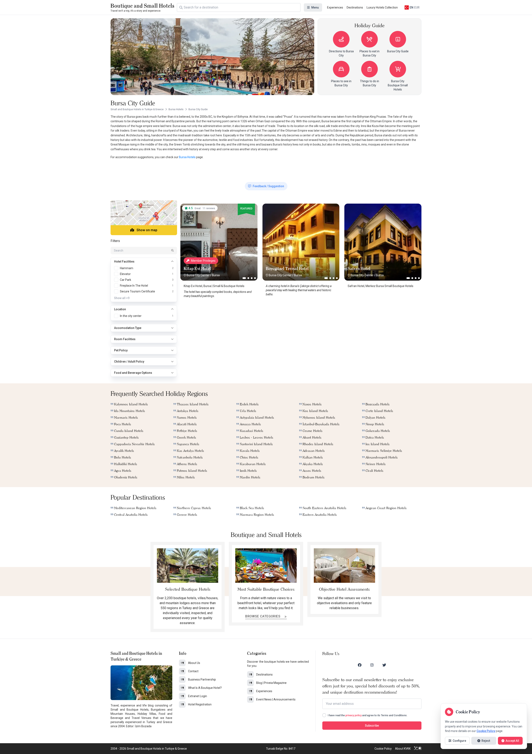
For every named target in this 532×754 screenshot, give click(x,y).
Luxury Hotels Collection (382, 7)
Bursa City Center (198, 275)
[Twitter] (384, 665)
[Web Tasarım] (417, 749)
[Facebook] (359, 665)
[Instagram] (372, 665)
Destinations (355, 7)
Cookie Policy (383, 748)
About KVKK (403, 748)
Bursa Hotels (187, 157)
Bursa (216, 275)
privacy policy (353, 715)
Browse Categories (263, 616)
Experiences (335, 7)
